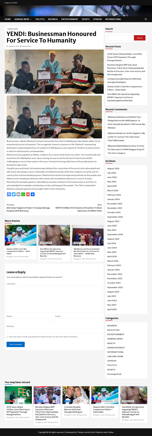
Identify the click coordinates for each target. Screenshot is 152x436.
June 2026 (112, 177)
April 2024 (112, 256)
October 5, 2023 (14, 46)
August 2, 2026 (80, 259)
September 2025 (115, 217)
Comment (12, 284)
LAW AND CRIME (115, 356)
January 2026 (113, 199)
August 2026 (113, 168)
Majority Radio (26, 46)
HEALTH (111, 343)
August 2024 (113, 239)
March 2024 (112, 261)
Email (58, 316)
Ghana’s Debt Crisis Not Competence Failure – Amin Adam (18, 251)
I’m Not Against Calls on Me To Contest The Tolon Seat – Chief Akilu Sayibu (126, 137)
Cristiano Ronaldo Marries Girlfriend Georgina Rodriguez (124, 80)
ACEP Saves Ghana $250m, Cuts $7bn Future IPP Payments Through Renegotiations (124, 57)
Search (109, 28)
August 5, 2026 (47, 259)
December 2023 (114, 274)
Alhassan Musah (115, 133)
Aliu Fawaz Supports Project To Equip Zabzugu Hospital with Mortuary (28, 208)
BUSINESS (53, 19)
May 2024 (111, 252)
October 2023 (114, 283)
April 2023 (112, 309)
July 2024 (111, 243)
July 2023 (111, 296)
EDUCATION (113, 330)
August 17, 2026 (42, 422)
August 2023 (113, 291)
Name (10, 316)
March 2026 (112, 190)
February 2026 (114, 195)
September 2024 (115, 234)
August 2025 (113, 221)
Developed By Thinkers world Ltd (79, 432)
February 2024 (114, 265)
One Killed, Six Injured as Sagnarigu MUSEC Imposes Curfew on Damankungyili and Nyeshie (53, 252)
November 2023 (114, 278)
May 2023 (111, 305)
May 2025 (111, 230)
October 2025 (114, 212)
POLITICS (40, 19)
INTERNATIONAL (113, 19)
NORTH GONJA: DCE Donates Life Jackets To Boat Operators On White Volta (79, 208)
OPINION (97, 19)
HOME (8, 19)
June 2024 (112, 247)
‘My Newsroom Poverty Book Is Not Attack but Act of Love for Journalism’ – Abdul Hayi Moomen (87, 252)
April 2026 (112, 186)
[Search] (145, 19)
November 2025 (114, 208)
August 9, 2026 (13, 256)
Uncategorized (114, 374)
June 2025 (112, 225)
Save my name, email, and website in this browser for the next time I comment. (43, 336)
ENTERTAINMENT (69, 19)
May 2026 (111, 181)
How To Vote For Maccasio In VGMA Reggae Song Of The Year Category (126, 149)
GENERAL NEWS (21, 19)
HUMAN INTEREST (116, 347)
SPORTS (86, 19)
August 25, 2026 (13, 417)
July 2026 (111, 173)
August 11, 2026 (71, 415)
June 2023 (112, 300)
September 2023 (115, 287)
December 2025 (114, 203)
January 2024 (113, 269)
